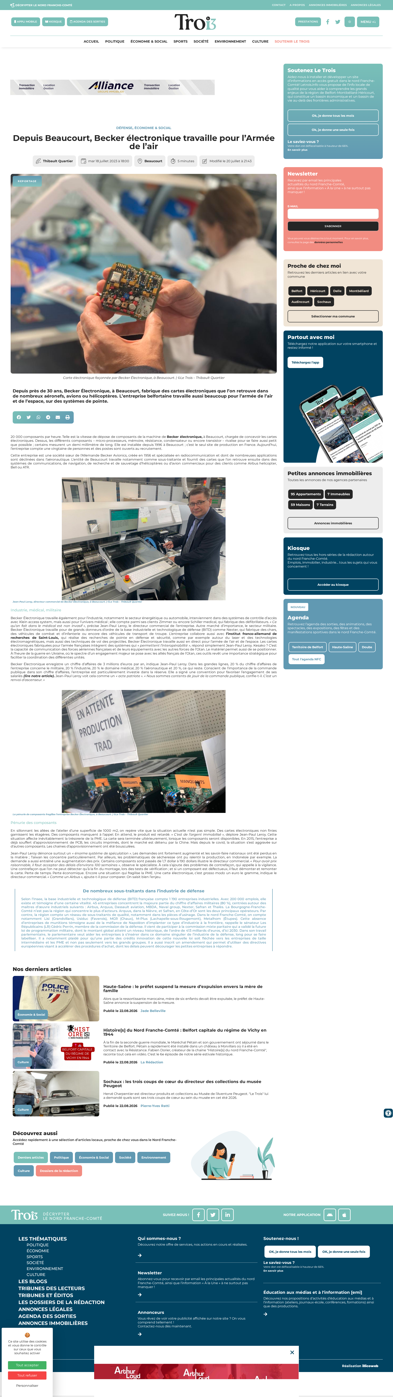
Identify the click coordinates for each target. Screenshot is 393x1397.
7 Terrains (325, 505)
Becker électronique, (184, 437)
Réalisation (360, 1366)
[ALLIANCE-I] (112, 112)
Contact (279, 5)
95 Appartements (306, 494)
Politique (114, 41)
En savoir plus (297, 149)
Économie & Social (149, 41)
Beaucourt (153, 161)
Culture (260, 41)
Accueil (91, 41)
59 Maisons (300, 505)
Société (201, 41)
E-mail (293, 206)
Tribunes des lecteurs (51, 1288)
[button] (19, 417)
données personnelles (328, 242)
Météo (27, 1337)
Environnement (230, 41)
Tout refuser (27, 1375)
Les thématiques (42, 1238)
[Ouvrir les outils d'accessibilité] (388, 1113)
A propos (297, 5)
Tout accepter (27, 1365)
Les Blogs (32, 1281)
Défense (124, 128)
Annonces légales (366, 5)
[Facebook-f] (327, 21)
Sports (180, 41)
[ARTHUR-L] (196, 1371)
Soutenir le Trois (292, 41)
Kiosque (30, 1330)
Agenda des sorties (47, 1316)
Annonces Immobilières (328, 5)
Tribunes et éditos (45, 1295)
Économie (38, 1250)
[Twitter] (337, 21)
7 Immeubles (339, 494)
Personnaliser (27, 1386)
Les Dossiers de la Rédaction (61, 1302)
